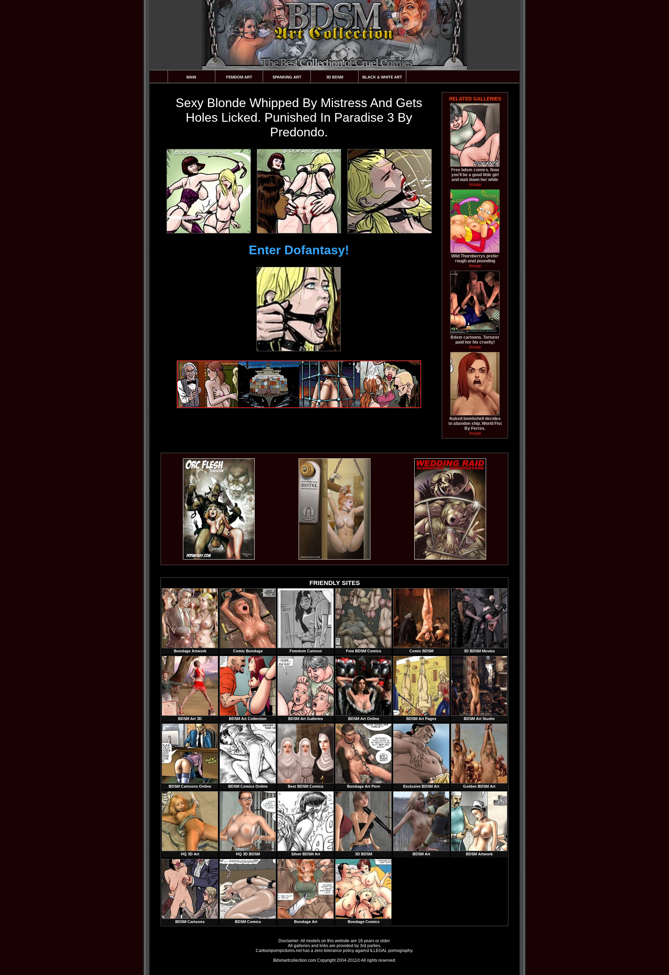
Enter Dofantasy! (299, 250)
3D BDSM (334, 77)
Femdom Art (239, 77)
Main (191, 77)
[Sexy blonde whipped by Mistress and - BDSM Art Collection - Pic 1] (208, 191)
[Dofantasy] (219, 558)
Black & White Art (382, 77)
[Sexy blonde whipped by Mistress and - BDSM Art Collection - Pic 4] (298, 309)
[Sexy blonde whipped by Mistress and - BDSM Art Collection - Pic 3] (389, 191)
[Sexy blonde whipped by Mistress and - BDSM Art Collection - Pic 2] (298, 191)
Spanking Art (286, 77)
